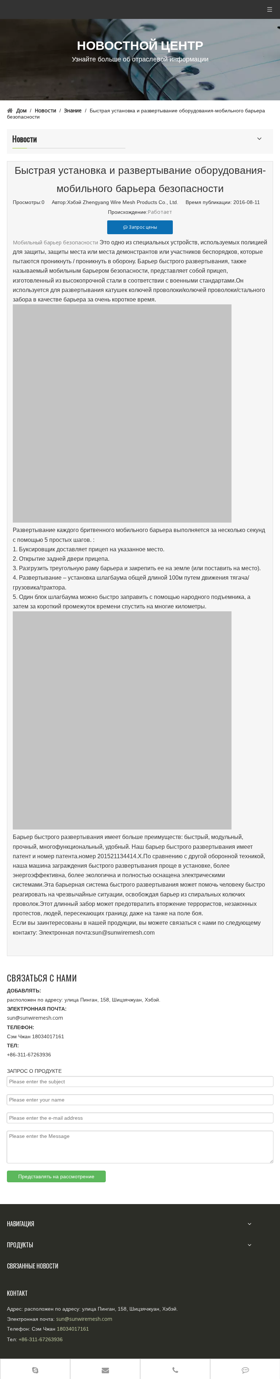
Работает (160, 211)
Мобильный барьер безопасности (55, 242)
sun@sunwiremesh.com (35, 1017)
